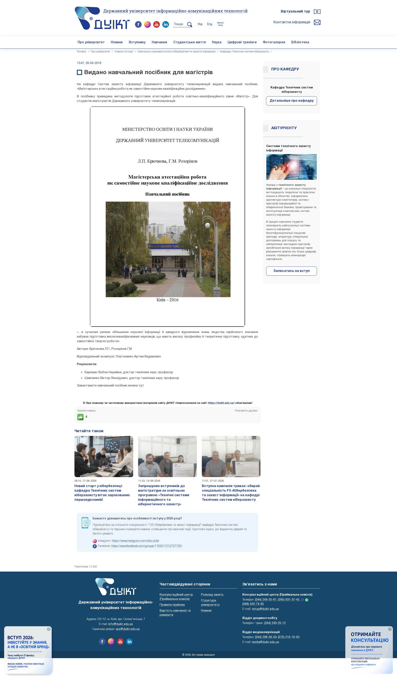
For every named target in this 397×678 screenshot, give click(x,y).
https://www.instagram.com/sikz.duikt (135, 541)
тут (141, 385)
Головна (81, 52)
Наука (216, 42)
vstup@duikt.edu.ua (265, 609)
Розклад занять (212, 595)
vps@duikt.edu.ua (128, 629)
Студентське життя (189, 42)
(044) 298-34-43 (265, 637)
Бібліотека (300, 42)
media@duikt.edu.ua (265, 642)
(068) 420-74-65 (253, 604)
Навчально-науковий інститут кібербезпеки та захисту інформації (176, 52)
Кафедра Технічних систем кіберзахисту (244, 52)
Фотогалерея (274, 42)
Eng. (210, 24)
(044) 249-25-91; (266, 599)
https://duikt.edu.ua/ (221, 403)
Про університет (91, 42)
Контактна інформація (291, 22)
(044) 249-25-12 (275, 623)
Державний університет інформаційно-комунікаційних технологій (175, 10)
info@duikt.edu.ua (120, 624)
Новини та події (124, 52)
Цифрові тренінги (242, 42)
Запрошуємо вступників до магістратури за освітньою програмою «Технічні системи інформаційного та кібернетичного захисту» (163, 495)
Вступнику (137, 42)
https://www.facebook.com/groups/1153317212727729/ (146, 546)
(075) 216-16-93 (288, 637)
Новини (117, 42)
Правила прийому (172, 605)
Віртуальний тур (295, 11)
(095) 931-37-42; (289, 599)
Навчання (159, 42)
